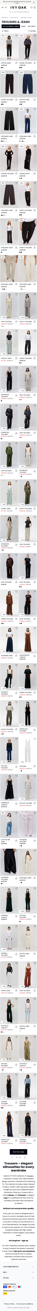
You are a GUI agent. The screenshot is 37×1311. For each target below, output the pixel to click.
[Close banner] (33, 2)
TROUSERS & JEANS (25, 17)
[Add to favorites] (16, 35)
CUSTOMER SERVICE (11, 1267)
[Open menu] (2, 7)
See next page (18, 1152)
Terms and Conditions (24, 1304)
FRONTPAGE (5, 17)
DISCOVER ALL (14, 17)
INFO (5, 1272)
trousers (30, 1176)
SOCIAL (6, 1278)
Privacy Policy (9, 1304)
